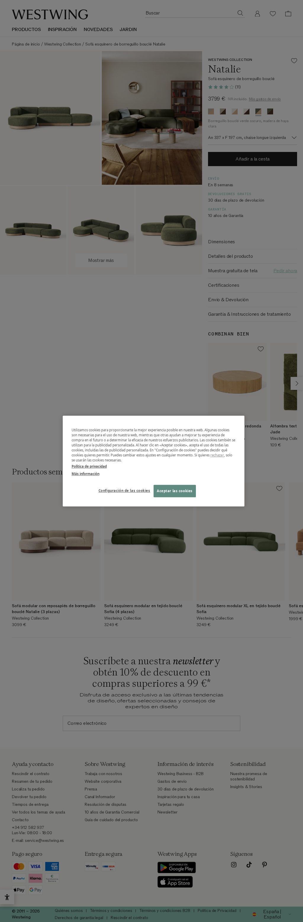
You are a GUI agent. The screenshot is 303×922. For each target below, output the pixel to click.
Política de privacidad (89, 466)
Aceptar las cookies (175, 491)
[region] (153, 461)
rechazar (217, 455)
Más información (85, 473)
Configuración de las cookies (124, 490)
